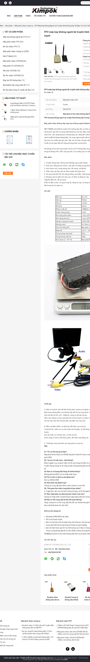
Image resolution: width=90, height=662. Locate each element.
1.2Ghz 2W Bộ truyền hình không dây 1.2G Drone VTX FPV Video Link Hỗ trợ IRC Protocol (37, 638)
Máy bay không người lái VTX (15, 37)
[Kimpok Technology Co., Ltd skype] (25, 164)
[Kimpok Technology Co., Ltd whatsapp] (12, 164)
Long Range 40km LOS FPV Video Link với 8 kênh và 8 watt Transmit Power (23, 105)
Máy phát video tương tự (24, 26)
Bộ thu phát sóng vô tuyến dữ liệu (17, 90)
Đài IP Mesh (8, 56)
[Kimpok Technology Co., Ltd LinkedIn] (10, 2)
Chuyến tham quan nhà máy (61, 16)
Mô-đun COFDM (9, 71)
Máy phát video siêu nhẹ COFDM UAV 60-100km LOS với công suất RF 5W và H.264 (73, 633)
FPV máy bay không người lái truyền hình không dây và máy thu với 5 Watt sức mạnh (60, 79)
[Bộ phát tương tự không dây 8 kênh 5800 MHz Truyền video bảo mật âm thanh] (71, 587)
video (28, 16)
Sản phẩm (18, 16)
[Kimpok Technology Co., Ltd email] (6, 164)
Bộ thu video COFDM (11, 75)
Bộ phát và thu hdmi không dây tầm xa (65, 534)
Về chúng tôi (39, 16)
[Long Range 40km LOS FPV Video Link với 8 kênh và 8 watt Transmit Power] (5, 104)
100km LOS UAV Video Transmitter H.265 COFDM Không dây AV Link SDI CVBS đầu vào (73, 626)
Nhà (8, 16)
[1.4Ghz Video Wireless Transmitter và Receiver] (5, 111)
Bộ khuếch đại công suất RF (14, 85)
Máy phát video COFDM (12, 61)
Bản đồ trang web (6, 645)
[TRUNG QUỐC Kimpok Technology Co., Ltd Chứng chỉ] (9, 139)
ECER (66, 659)
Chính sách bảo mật (11, 658)
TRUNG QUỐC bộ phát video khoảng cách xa (36, 658)
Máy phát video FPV (11, 42)
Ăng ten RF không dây (12, 80)
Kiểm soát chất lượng (8, 636)
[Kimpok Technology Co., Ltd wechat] (18, 164)
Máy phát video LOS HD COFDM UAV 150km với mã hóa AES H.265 (70, 639)
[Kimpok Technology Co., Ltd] (45, 10)
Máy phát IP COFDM (11, 66)
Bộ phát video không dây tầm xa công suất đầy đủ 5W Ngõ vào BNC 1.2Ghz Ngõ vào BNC (52, 598)
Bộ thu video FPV (10, 46)
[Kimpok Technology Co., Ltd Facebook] (6, 2)
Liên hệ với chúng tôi (8, 639)
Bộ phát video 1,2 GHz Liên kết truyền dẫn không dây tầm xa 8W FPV (38, 626)
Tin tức (3, 642)
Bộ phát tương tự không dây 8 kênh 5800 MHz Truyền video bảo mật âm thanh (71, 598)
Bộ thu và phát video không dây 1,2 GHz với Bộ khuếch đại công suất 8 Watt (37, 632)
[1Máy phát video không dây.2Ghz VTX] (5, 118)
